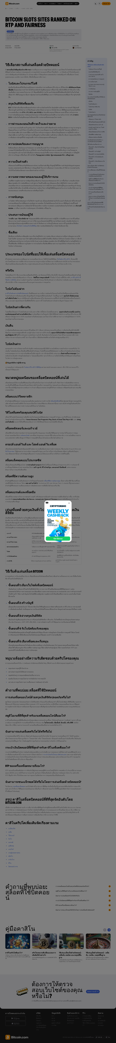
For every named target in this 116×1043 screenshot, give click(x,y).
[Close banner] (69, 503)
